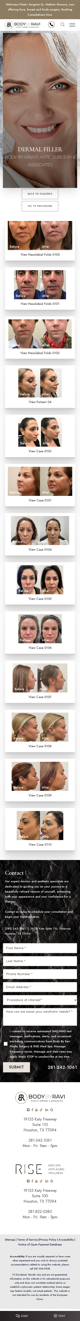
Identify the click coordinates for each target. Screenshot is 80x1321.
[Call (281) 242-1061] (51, 24)
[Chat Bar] (40, 1315)
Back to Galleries (40, 194)
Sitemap (10, 1240)
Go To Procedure (40, 206)
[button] (72, 25)
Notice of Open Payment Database (40, 1244)
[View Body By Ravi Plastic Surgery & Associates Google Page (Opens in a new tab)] (51, 1110)
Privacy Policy (47, 1240)
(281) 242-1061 (15, 928)
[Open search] (62, 25)
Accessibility (66, 1240)
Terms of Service (27, 1240)
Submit (16, 1067)
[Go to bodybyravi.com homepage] (22, 25)
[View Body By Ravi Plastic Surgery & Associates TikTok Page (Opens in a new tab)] (41, 1110)
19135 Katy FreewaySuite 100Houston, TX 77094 (40, 1196)
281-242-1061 (62, 1067)
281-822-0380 (40, 1211)
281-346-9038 (42, 1268)
